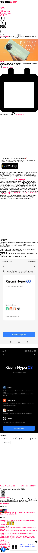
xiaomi (25, 486)
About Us (3, 540)
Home (2, 36)
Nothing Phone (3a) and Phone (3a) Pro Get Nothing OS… (17, 536)
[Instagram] (3, 25)
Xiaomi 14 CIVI (31, 486)
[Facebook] (3, 19)
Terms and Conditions (6, 545)
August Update (4, 486)
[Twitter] (3, 22)
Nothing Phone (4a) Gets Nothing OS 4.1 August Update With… (17, 538)
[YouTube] (3, 28)
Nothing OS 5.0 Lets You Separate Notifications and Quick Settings (18, 528)
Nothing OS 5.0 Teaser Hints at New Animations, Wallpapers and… (18, 531)
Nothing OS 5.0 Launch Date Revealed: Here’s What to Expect (16, 534)
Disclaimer (3, 543)
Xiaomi (7, 36)
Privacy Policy (4, 542)
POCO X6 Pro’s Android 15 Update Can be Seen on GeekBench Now (18, 193)
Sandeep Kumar (5, 497)
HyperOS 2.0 (19, 486)
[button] (17, 35)
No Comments (19, 114)
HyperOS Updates (19, 180)
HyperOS (12, 486)
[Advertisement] (19, 135)
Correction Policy (5, 546)
